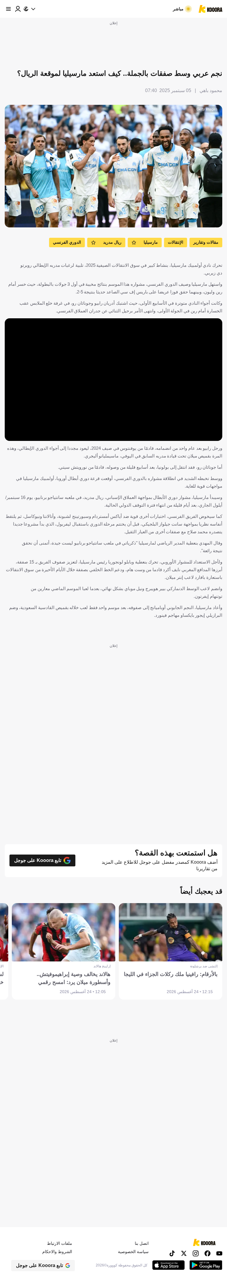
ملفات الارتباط (59, 1243)
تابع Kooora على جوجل (37, 860)
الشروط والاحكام (57, 1251)
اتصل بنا (142, 1243)
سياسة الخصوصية (133, 1251)
